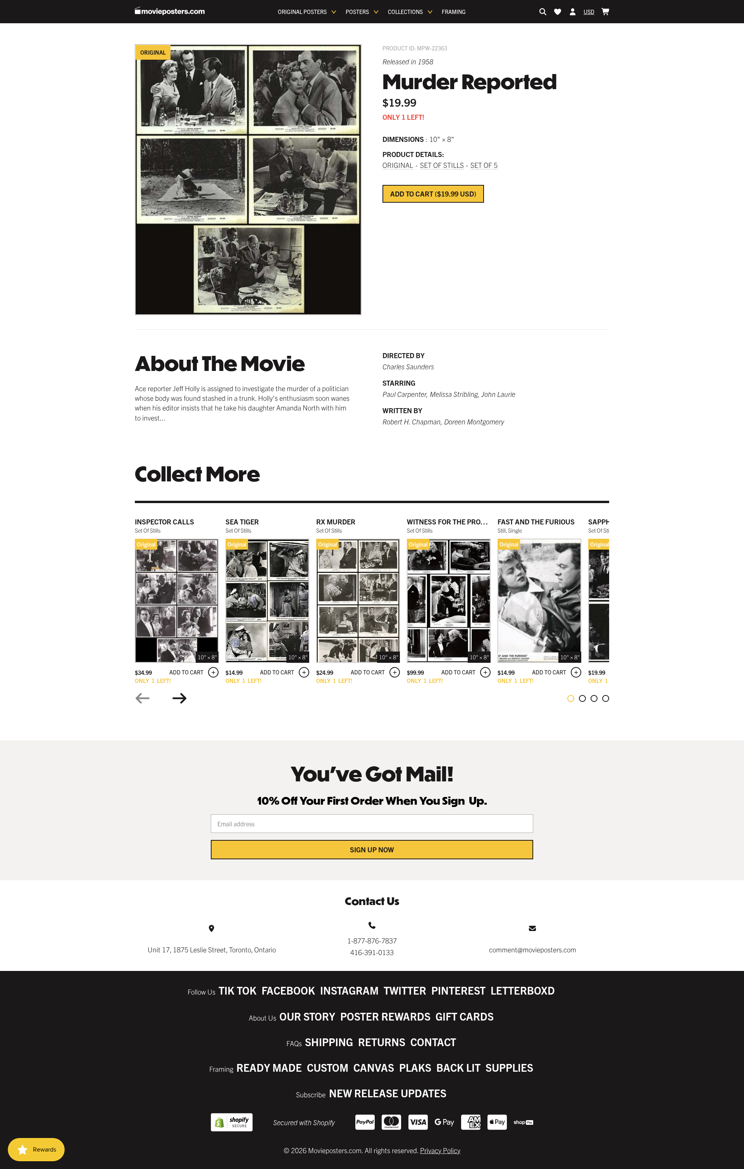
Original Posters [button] (302, 11)
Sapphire (604, 521)
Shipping (329, 1041)
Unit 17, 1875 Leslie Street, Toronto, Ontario (212, 949)
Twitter (405, 990)
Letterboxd (523, 990)
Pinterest (458, 990)
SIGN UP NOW (372, 849)
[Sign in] (573, 11)
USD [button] (589, 11)
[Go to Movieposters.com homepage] (170, 11)
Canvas (373, 1067)
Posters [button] (357, 11)
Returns (381, 1041)
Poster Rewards (385, 1016)
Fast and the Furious (536, 521)
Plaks (415, 1067)
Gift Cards (465, 1016)
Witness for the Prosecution (460, 521)
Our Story (307, 1016)
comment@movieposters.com (532, 949)
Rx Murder (335, 521)
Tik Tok (238, 990)
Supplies (509, 1067)
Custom (327, 1067)
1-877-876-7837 (372, 940)
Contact (433, 1041)
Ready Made (269, 1067)
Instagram (349, 990)
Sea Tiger (242, 521)
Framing (454, 11)
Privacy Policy (440, 1150)
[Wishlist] (557, 11)
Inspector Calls (164, 521)
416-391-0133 (372, 952)
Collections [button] (405, 11)
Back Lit (458, 1067)
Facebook (288, 990)
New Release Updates (387, 1093)
